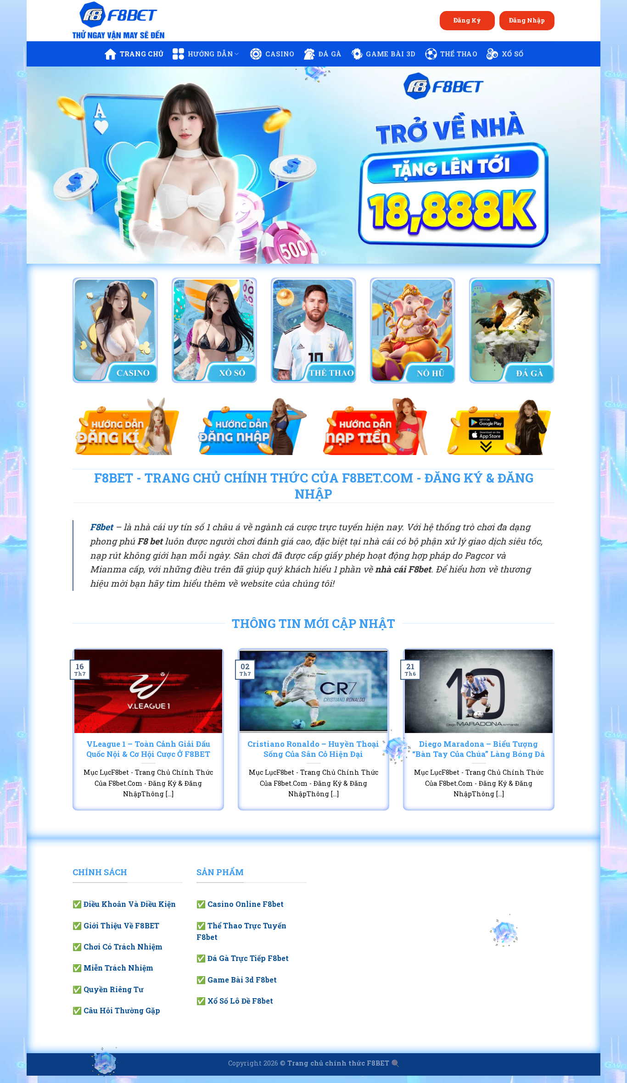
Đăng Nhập (527, 20)
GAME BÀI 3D (390, 54)
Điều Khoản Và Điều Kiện (130, 904)
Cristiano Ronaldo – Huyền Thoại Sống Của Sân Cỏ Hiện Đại (313, 749)
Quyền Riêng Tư (114, 989)
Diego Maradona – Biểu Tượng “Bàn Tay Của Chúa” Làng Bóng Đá (478, 749)
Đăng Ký (467, 20)
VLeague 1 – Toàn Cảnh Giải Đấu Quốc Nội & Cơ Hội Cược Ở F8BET (148, 749)
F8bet (101, 527)
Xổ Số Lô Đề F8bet (240, 1000)
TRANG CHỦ (142, 54)
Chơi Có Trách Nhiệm (123, 946)
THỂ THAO (458, 54)
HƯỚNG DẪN (210, 54)
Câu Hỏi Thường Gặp (122, 1010)
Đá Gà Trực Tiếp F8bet (248, 958)
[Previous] (49, 165)
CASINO (279, 54)
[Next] (577, 165)
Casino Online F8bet (245, 904)
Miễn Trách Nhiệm (118, 967)
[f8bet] (118, 20)
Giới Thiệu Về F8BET (121, 925)
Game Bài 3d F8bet (242, 979)
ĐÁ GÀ (330, 54)
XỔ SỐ (512, 54)
